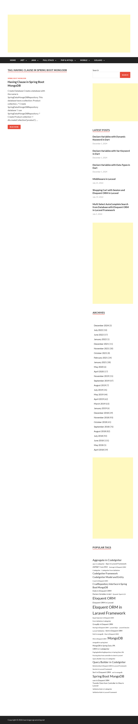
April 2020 (99, 371)
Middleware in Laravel (104, 179)
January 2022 (100, 339)
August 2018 (100, 431)
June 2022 (99, 334)
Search (96, 70)
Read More (13, 126)
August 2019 (100, 385)
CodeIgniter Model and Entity (108, 577)
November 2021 (101, 348)
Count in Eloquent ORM (100, 581)
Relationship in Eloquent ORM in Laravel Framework (110, 666)
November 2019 (101, 376)
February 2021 (101, 357)
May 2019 (98, 394)
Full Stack (48, 60)
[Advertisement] (73, 34)
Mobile (83, 60)
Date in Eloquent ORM (102, 591)
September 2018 (101, 426)
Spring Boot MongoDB (17, 78)
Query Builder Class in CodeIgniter (104, 659)
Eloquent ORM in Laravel (103, 602)
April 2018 (99, 449)
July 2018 (98, 436)
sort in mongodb (117, 672)
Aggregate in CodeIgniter (107, 560)
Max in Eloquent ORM (111, 634)
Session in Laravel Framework (102, 669)
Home (13, 60)
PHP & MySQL (67, 60)
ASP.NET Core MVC (100, 567)
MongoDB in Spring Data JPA (104, 646)
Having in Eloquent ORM (101, 627)
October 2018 (100, 422)
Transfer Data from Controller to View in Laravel (108, 684)
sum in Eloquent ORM (101, 680)
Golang (98, 60)
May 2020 (98, 367)
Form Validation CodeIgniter (102, 621)
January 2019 (100, 408)
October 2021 (100, 353)
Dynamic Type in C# (119, 594)
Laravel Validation (98, 631)
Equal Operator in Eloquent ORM (103, 618)
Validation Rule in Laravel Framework (105, 692)
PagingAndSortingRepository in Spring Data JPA (108, 652)
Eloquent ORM (104, 598)
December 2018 (101, 413)
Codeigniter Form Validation (110, 570)
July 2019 (98, 390)
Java (33, 60)
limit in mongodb (98, 634)
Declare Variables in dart (102, 594)
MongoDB (115, 638)
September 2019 (101, 380)
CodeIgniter (96, 570)
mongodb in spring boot (100, 642)
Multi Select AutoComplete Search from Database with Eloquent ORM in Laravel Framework (111, 207)
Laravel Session (124, 627)
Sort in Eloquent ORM (102, 672)
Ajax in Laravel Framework (116, 564)
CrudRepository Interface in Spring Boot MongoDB (110, 586)
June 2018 (99, 440)
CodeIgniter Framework (105, 573)
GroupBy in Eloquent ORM (103, 624)
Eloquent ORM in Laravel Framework (109, 610)
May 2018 (98, 445)
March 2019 (99, 403)
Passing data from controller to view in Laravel (108, 655)
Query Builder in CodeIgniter (109, 662)
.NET (22, 60)
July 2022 (98, 330)
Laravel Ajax (114, 627)
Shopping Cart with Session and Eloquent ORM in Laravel (109, 191)
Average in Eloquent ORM (117, 567)
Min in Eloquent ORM (99, 639)
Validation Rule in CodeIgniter (102, 689)
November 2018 (101, 417)
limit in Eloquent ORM (114, 631)
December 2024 (101, 325)
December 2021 (101, 344)
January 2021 (100, 362)
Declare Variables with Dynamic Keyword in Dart (109, 138)
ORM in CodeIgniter (101, 649)
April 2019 (99, 399)
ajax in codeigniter (99, 564)
